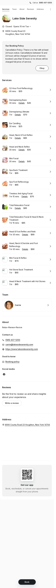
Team (14, 9)
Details (22, 103)
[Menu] (50, 9)
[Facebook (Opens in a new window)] (4, 374)
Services (5, 9)
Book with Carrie (27, 305)
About (21, 9)
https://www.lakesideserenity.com (21, 349)
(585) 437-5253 (45, 3)
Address (40, 9)
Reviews (30, 9)
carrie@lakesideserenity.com (19, 344)
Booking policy (12, 361)
